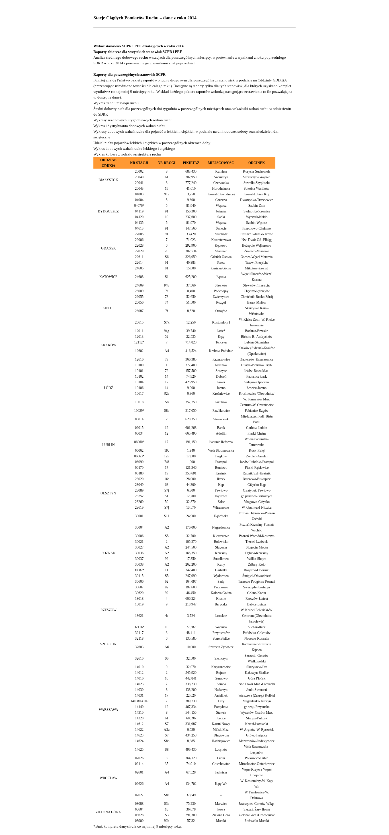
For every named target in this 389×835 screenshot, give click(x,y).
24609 (139, 285)
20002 (139, 171)
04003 (139, 194)
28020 (139, 479)
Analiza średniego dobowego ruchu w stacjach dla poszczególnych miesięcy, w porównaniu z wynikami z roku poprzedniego (189, 57)
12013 (139, 337)
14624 (139, 741)
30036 (139, 553)
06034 (139, 433)
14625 (139, 750)
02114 (139, 764)
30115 (139, 576)
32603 (139, 647)
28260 (139, 502)
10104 (139, 382)
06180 (139, 473)
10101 (139, 371)
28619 (139, 507)
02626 (139, 784)
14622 (139, 730)
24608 (139, 277)
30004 (139, 527)
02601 (139, 772)
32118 (139, 638)
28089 (139, 490)
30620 (139, 593)
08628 (139, 815)
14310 (139, 713)
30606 (139, 582)
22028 (139, 245)
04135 (139, 223)
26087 (139, 311)
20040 (139, 177)
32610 (139, 658)
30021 (139, 542)
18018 (139, 599)
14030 (139, 690)
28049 (139, 485)
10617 (139, 394)
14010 (139, 667)
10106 (139, 388)
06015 (139, 428)
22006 (139, 240)
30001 (139, 516)
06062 (139, 451)
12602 (139, 351)
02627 (139, 795)
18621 (139, 616)
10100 (139, 365)
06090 (139, 462)
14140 (139, 707)
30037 (139, 559)
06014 (139, 419)
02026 (139, 758)
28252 (139, 496)
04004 (139, 200)
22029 (139, 251)
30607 (139, 587)
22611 (139, 257)
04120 (139, 217)
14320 (139, 718)
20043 (139, 189)
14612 (139, 724)
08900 (139, 821)
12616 (139, 359)
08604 (139, 809)
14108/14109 (139, 701)
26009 (139, 291)
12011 (139, 331)
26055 (139, 297)
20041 (139, 183)
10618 (139, 402)
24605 (139, 268)
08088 (139, 804)
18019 (139, 604)
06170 (139, 468)
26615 (139, 322)
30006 (139, 536)
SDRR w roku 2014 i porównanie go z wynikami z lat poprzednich (144, 63)
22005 (139, 234)
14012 (139, 673)
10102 (139, 376)
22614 (139, 263)
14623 (139, 735)
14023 (139, 684)
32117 (139, 633)
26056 (139, 302)
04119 (139, 211)
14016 (139, 678)
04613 (139, 228)
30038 (139, 564)
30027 (139, 547)
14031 (139, 695)
